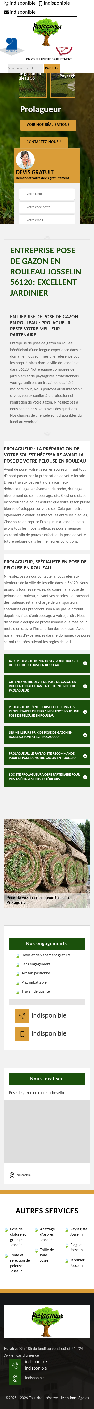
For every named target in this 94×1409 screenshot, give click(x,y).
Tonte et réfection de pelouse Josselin (20, 1263)
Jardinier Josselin (77, 1263)
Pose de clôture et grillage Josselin (18, 1237)
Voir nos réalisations (48, 125)
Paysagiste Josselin (78, 1232)
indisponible (23, 3)
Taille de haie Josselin (47, 1255)
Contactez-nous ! (44, 142)
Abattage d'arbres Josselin (47, 1234)
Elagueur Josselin (77, 1247)
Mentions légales (75, 1398)
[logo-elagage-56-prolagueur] (47, 31)
